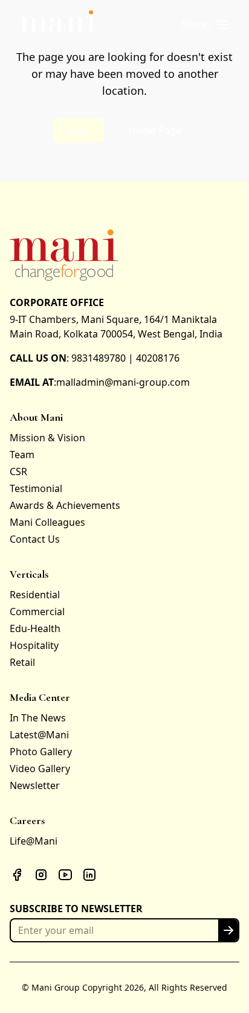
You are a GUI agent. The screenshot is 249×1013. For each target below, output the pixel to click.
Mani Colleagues (47, 522)
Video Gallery (40, 768)
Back (78, 130)
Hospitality (34, 645)
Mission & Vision (47, 437)
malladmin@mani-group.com (123, 382)
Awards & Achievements (65, 505)
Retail (22, 662)
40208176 (157, 358)
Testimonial (36, 488)
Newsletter (35, 785)
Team (22, 454)
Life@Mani (33, 841)
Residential (35, 594)
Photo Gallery (41, 751)
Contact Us (35, 539)
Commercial (37, 611)
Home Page (154, 130)
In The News (38, 717)
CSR (18, 471)
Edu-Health (35, 628)
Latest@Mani (39, 734)
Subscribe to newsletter (76, 908)
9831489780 (98, 358)
